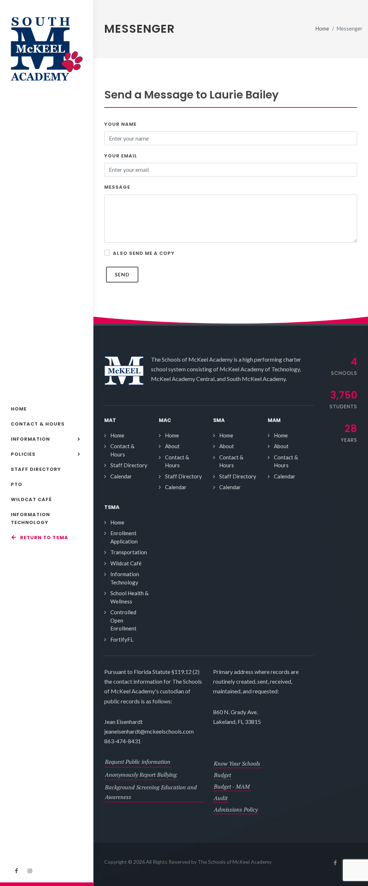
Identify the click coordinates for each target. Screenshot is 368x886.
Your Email (120, 155)
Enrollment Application (124, 537)
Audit (220, 798)
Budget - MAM (232, 786)
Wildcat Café (126, 563)
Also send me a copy (144, 253)
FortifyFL (121, 639)
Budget (222, 775)
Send (122, 274)
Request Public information (137, 762)
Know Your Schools (237, 763)
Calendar (121, 476)
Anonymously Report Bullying (141, 775)
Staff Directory (128, 465)
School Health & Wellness (129, 597)
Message (117, 187)
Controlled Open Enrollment (123, 620)
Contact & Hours (122, 450)
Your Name (120, 124)
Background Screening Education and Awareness (151, 792)
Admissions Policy (236, 809)
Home (322, 29)
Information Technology (124, 578)
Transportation (128, 552)
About (172, 446)
